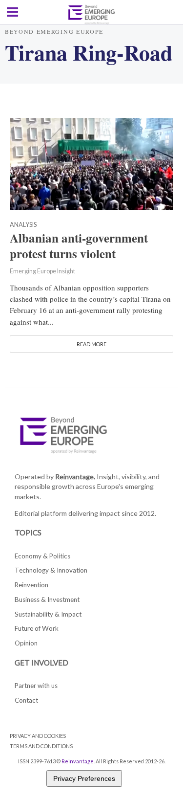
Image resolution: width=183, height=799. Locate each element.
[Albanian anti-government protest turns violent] (91, 163)
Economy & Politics (42, 556)
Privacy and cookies (38, 735)
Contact (26, 700)
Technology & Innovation (51, 570)
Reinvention (31, 585)
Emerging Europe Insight (42, 271)
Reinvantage (77, 761)
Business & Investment (47, 599)
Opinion (26, 643)
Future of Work (37, 628)
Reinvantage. (75, 476)
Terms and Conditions (41, 746)
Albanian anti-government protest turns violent (79, 246)
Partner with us (36, 685)
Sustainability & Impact (48, 614)
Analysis (23, 225)
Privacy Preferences (84, 778)
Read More (91, 344)
